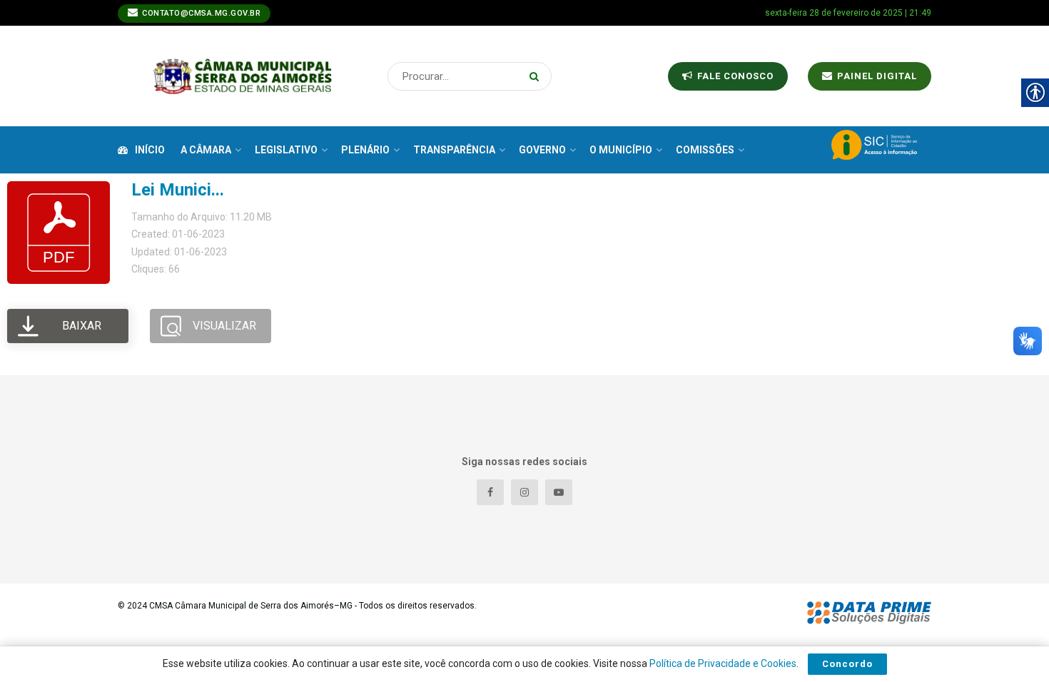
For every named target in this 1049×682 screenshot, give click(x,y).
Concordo (847, 663)
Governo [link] (542, 150)
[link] (243, 76)
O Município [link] (620, 150)
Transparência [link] (454, 150)
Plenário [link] (365, 150)
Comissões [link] (705, 150)
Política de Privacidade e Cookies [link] (722, 663)
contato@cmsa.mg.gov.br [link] (200, 13)
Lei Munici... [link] (177, 190)
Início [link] (150, 150)
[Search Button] (537, 76)
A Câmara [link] (206, 150)
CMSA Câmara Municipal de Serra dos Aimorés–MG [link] (251, 606)
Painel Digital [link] (875, 76)
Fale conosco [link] (734, 76)
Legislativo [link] (286, 150)
